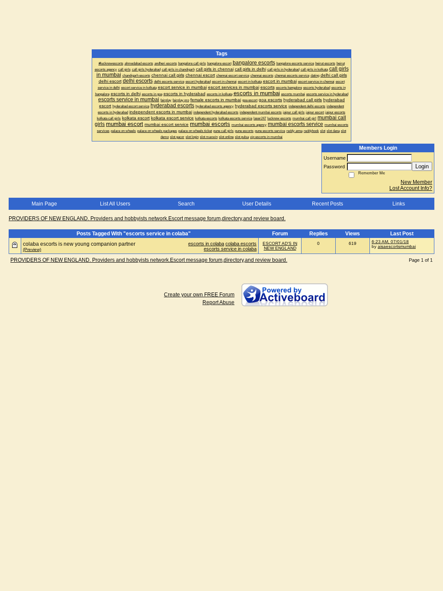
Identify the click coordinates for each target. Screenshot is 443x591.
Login (422, 166)
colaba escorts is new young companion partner (79, 244)
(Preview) (32, 249)
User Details (256, 204)
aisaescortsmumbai (397, 246)
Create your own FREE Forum (199, 295)
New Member (416, 182)
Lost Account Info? (410, 188)
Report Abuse (218, 302)
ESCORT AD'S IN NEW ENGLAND (280, 246)
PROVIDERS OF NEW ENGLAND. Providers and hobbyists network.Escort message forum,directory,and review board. (147, 218)
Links (398, 204)
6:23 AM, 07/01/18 (390, 241)
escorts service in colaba (230, 248)
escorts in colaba (206, 243)
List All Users (115, 204)
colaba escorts (241, 243)
